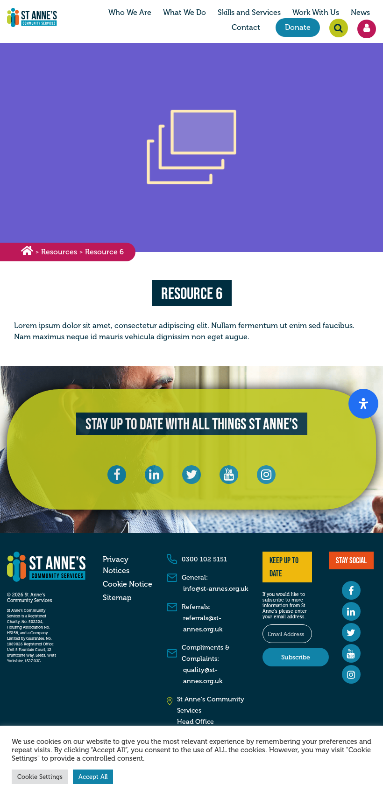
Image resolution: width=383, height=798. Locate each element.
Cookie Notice (127, 584)
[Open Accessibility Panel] (363, 404)
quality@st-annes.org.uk (202, 675)
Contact (246, 27)
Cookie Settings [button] (40, 776)
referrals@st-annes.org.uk (202, 624)
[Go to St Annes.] (27, 252)
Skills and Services (249, 12)
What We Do (184, 12)
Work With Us (315, 12)
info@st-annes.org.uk (215, 588)
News (360, 12)
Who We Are (129, 12)
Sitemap (117, 598)
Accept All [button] (92, 776)
